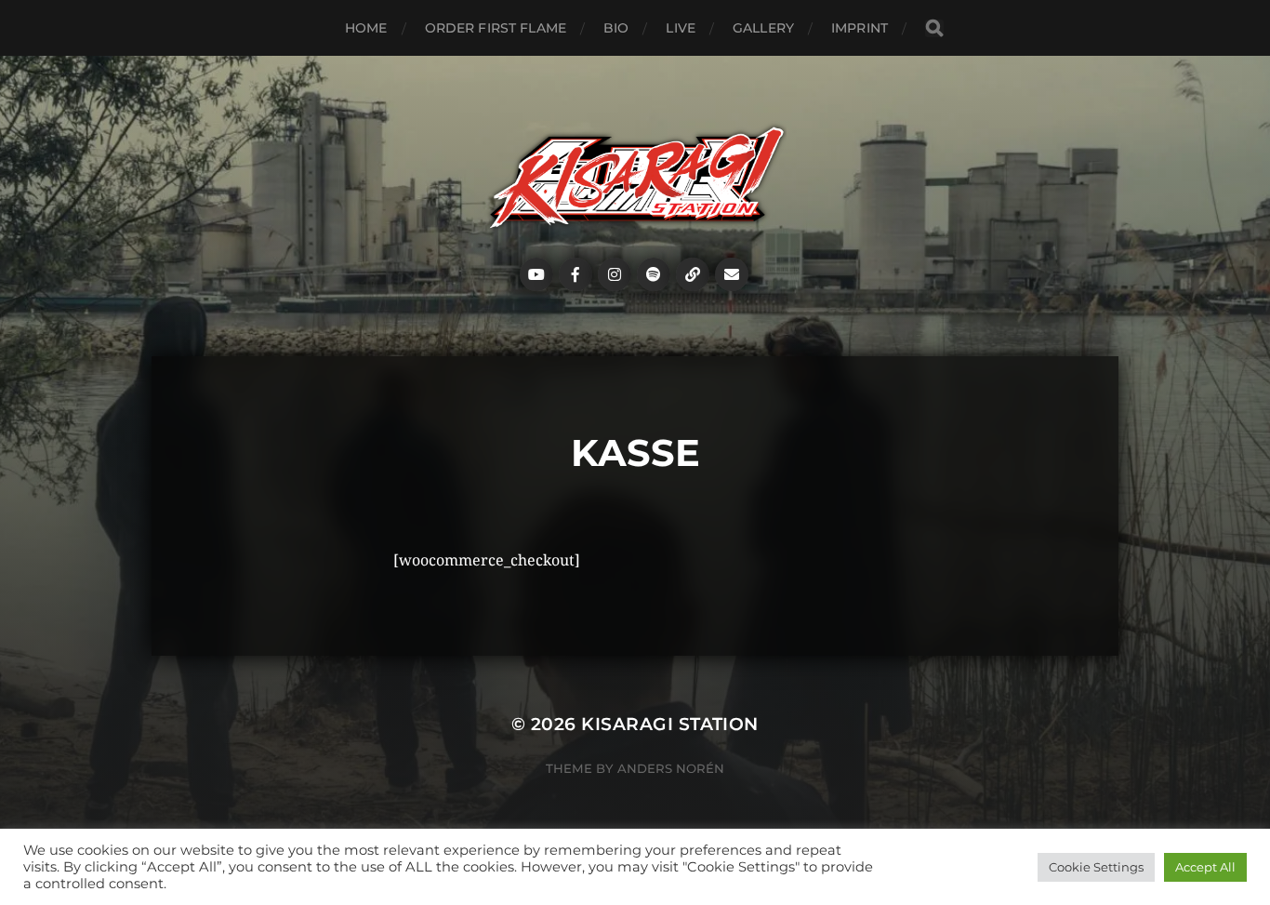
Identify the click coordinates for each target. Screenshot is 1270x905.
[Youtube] (536, 274)
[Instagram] (614, 274)
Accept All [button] (1205, 866)
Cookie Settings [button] (1096, 866)
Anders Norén (670, 768)
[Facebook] (575, 274)
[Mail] (731, 274)
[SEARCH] (934, 28)
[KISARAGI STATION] (635, 177)
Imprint (859, 28)
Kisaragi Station (670, 724)
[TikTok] (692, 274)
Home (366, 28)
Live (680, 28)
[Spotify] (653, 274)
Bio (615, 28)
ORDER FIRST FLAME (495, 28)
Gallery (763, 28)
